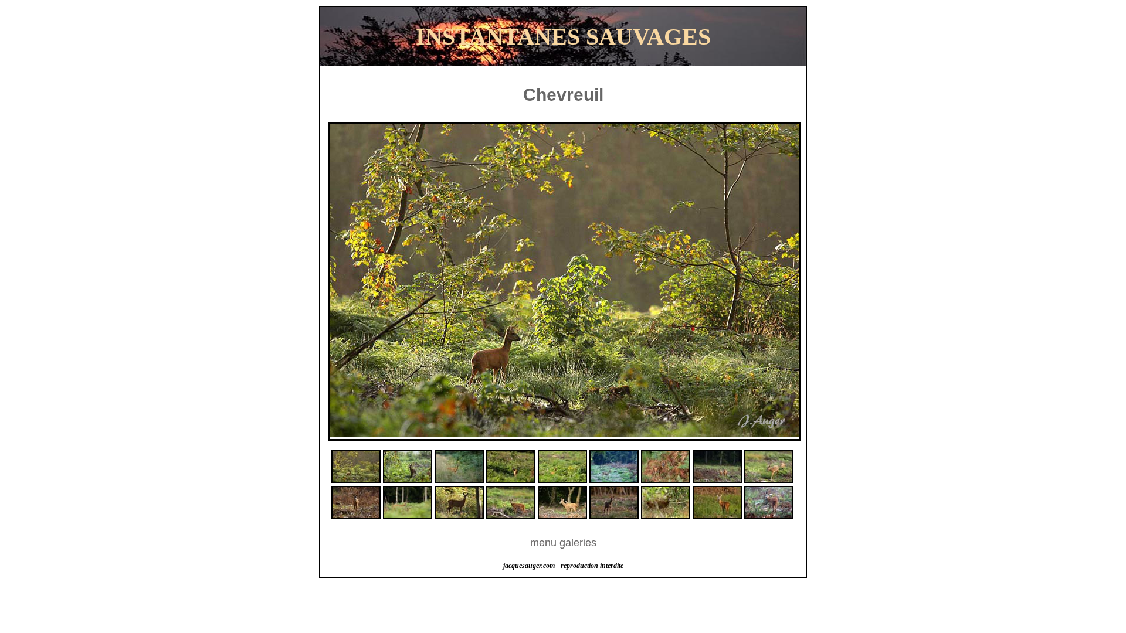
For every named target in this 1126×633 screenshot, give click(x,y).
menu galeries (563, 543)
